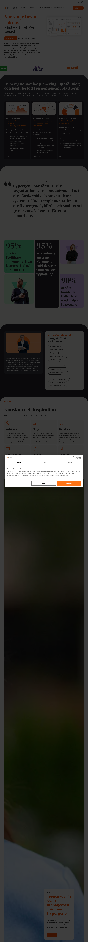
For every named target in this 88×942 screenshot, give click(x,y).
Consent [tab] (18, 462)
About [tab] (70, 462)
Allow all (69, 483)
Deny (43, 483)
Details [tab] (44, 462)
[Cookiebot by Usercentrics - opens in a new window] (73, 457)
